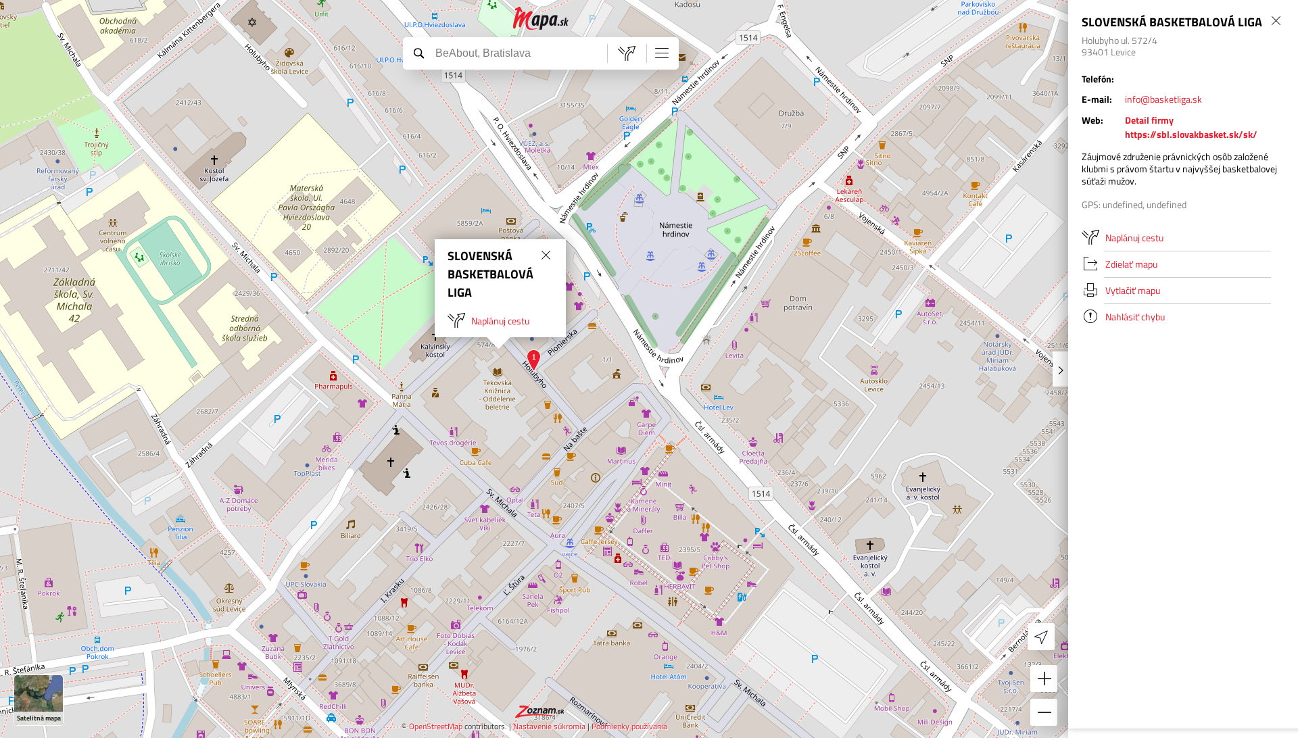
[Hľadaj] (418, 53)
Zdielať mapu (1131, 264)
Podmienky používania (629, 726)
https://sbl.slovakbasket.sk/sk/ (1191, 134)
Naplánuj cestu (500, 321)
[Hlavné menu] (662, 53)
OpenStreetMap (435, 726)
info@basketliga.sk (1163, 99)
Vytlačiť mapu (1132, 290)
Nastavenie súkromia (549, 726)
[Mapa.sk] (541, 18)
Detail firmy (1149, 120)
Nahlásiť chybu (1135, 317)
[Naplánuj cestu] (626, 53)
